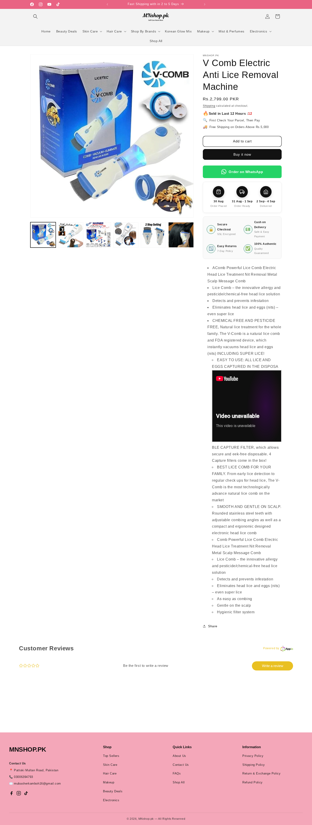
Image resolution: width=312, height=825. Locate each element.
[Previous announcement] (107, 4)
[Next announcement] (205, 4)
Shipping (209, 105)
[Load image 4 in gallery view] (126, 235)
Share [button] (212, 626)
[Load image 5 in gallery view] (153, 235)
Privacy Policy (252, 756)
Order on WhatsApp (246, 172)
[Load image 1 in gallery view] (43, 235)
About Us (179, 756)
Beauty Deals (112, 791)
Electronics (111, 800)
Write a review (272, 666)
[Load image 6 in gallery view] (181, 235)
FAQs (177, 773)
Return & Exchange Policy (261, 773)
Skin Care (110, 764)
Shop (107, 747)
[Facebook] (11, 793)
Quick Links (182, 747)
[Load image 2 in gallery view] (70, 235)
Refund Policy (252, 782)
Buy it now (242, 154)
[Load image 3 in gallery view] (98, 235)
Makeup (108, 782)
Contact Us (181, 764)
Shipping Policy (253, 764)
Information (251, 747)
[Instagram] (18, 793)
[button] (35, 16)
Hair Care (109, 773)
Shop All (179, 782)
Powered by (271, 648)
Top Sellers (111, 756)
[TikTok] (26, 793)
